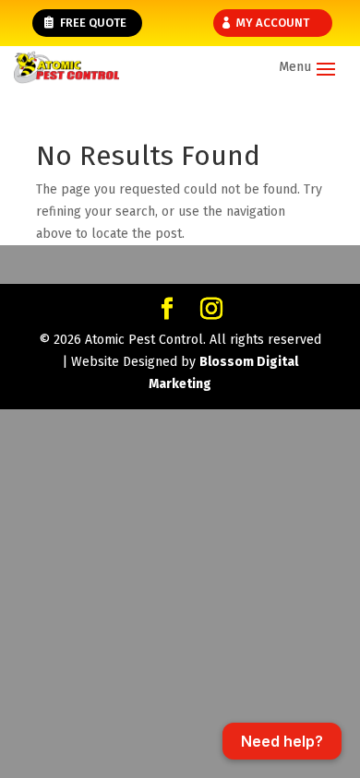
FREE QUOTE (93, 22)
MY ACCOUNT (272, 22)
